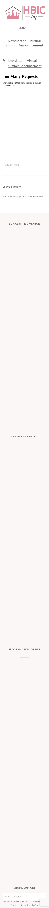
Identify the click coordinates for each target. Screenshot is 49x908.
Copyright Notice (20, 905)
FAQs (35, 905)
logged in (20, 196)
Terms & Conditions (33, 901)
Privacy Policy (11, 901)
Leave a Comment (11, 165)
